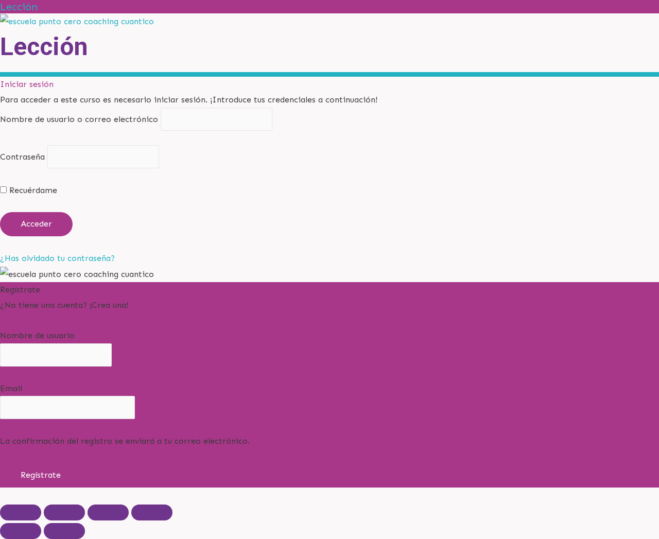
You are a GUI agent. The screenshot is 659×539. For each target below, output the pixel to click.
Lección (19, 7)
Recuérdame (32, 190)
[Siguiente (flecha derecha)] (64, 531)
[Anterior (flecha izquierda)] (20, 531)
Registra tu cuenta (35, 320)
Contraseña (22, 157)
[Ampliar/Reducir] (20, 512)
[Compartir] (108, 512)
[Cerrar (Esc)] (151, 512)
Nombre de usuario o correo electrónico (79, 119)
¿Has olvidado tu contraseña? (57, 258)
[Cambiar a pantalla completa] (64, 512)
